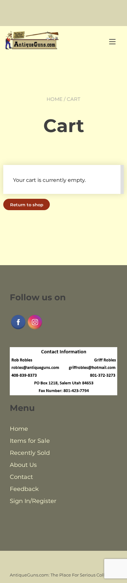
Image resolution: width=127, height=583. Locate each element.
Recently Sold (30, 452)
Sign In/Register (33, 501)
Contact (21, 477)
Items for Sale (30, 440)
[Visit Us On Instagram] (34, 328)
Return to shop (26, 204)
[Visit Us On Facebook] (18, 328)
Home (55, 99)
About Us (23, 464)
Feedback (24, 489)
